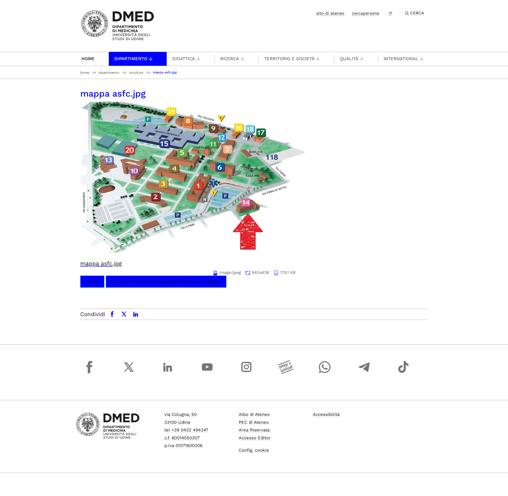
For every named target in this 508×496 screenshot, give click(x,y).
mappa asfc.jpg (101, 263)
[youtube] (207, 372)
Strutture (136, 73)
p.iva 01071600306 (183, 445)
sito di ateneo (330, 13)
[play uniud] (286, 372)
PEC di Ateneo (254, 422)
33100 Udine (177, 422)
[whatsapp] (325, 372)
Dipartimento (130, 58)
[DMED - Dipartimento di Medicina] (118, 25)
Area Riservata (254, 430)
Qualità (349, 58)
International (401, 58)
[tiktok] (403, 372)
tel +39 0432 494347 (186, 430)
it (390, 13)
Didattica (183, 58)
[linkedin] (168, 372)
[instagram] (246, 372)
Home (88, 58)
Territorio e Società (289, 58)
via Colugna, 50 (180, 414)
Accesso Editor (255, 438)
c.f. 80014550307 (182, 438)
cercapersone (365, 13)
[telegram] (364, 372)
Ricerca (229, 58)
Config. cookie (254, 450)
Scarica (92, 281)
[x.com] (129, 372)
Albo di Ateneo (254, 414)
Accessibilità (326, 414)
